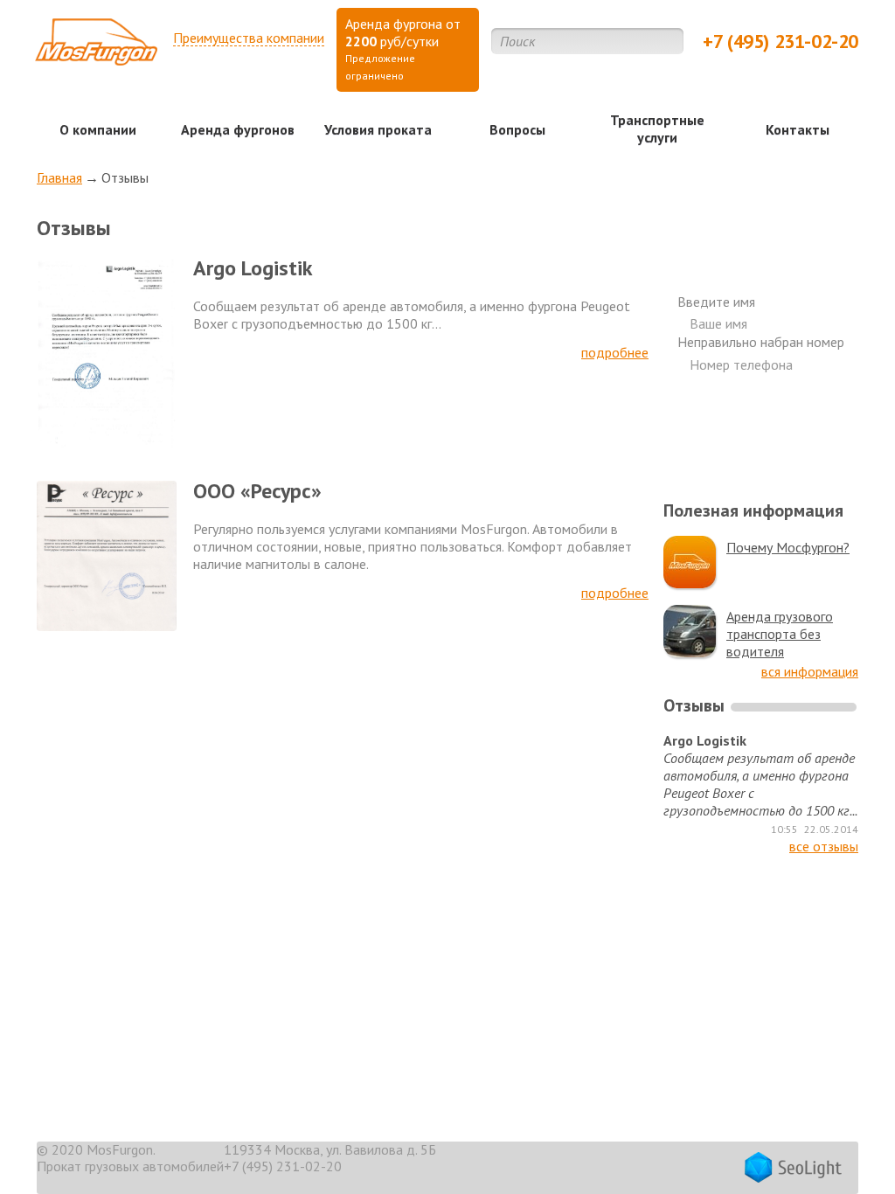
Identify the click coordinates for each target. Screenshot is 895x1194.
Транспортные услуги (657, 128)
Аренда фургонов (238, 129)
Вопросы (517, 129)
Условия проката (378, 129)
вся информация (809, 671)
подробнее (615, 352)
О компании (97, 129)
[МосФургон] (96, 47)
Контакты (797, 129)
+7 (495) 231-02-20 (780, 41)
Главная (59, 177)
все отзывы (823, 846)
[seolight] (793, 1169)
